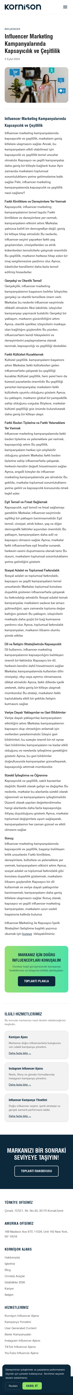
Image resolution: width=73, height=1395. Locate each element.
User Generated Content (20, 1328)
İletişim (9, 1295)
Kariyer (9, 1288)
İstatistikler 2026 (15, 1282)
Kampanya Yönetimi (18, 1322)
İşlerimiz (10, 1263)
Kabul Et (32, 1385)
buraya (27, 934)
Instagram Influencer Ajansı (22, 1340)
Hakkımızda (12, 1257)
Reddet (13, 1385)
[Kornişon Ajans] (23, 7)
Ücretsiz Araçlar (15, 1276)
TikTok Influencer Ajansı (20, 1347)
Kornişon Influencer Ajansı (22, 1316)
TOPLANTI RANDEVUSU (36, 1171)
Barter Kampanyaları (18, 1334)
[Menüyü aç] (65, 7)
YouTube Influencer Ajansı (21, 1353)
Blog (8, 1270)
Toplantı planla (36, 981)
